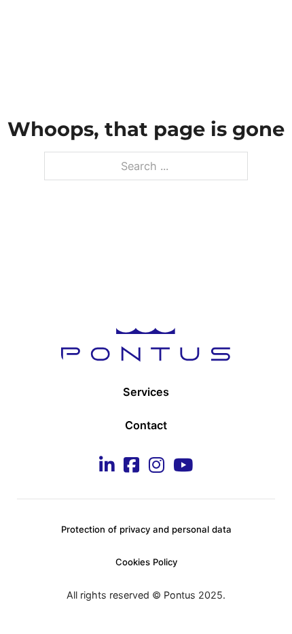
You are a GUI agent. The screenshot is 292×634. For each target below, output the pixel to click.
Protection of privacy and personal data (146, 529)
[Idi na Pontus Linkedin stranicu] (107, 466)
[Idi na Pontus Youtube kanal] (183, 466)
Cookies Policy (146, 561)
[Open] (261, 26)
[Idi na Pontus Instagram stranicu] (156, 466)
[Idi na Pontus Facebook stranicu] (131, 466)
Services (146, 392)
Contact (146, 425)
